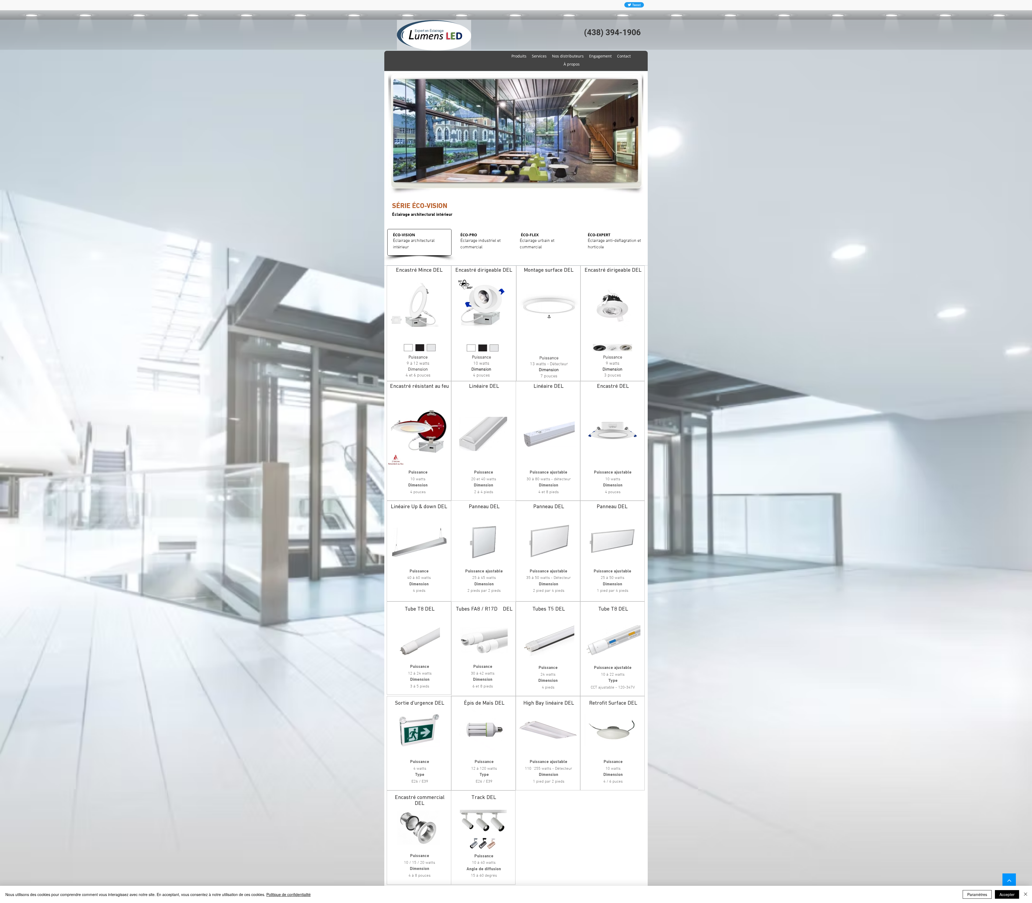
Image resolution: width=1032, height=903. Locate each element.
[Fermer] (1025, 894)
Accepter (1007, 894)
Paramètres (977, 894)
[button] (515, 132)
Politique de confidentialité (288, 894)
